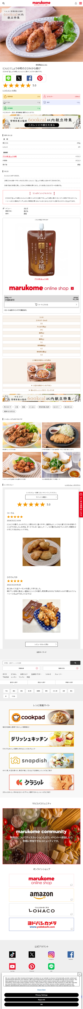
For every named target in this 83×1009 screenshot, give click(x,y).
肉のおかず (7, 407)
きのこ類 (55, 691)
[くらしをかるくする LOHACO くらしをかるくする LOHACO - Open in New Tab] (41, 909)
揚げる (26, 211)
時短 (28, 677)
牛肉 (6, 691)
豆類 (64, 691)
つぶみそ (48, 674)
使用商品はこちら (41, 65)
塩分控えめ (68, 407)
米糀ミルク (23, 674)
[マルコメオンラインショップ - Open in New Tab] (41, 281)
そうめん (13, 674)
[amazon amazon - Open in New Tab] (41, 895)
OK (41, 1004)
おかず (26, 208)
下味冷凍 (6, 677)
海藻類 (38, 691)
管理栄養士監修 (44, 407)
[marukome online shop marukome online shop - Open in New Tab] (41, 880)
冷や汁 (5, 674)
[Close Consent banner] (79, 974)
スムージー (58, 674)
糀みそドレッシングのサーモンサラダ (42, 390)
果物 (71, 691)
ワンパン (21, 677)
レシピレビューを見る (10, 90)
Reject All (41, 1000)
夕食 (16, 407)
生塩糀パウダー (36, 674)
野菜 (46, 691)
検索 (3, 3)
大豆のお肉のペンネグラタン (42, 385)
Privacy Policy (41, 990)
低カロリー (57, 407)
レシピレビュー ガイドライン (72, 485)
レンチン (13, 677)
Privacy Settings (42, 995)
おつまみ (32, 407)
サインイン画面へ (41, 497)
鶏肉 (25, 213)
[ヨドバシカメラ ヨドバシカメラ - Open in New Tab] (41, 924)
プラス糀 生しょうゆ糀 (10, 156)
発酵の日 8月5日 (9, 411)
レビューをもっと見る (41, 644)
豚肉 (14, 691)
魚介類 (29, 691)
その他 (13, 696)
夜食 (23, 407)
